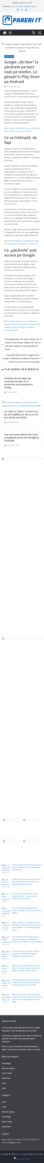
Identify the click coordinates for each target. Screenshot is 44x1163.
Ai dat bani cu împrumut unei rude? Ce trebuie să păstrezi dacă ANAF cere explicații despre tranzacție (21, 1039)
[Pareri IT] (5, 33)
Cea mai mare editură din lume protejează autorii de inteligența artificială (21, 437)
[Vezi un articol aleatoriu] (39, 33)
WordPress (6, 1078)
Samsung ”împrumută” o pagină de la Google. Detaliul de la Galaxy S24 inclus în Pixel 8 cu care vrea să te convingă (21, 358)
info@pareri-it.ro (14, 1142)
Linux (4, 1083)
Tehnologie (9, 56)
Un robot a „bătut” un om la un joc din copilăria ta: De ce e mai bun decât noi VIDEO (21, 414)
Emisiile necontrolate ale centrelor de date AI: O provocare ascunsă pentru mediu (18, 383)
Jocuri (4, 1088)
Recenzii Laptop (8, 1068)
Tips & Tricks (7, 1073)
